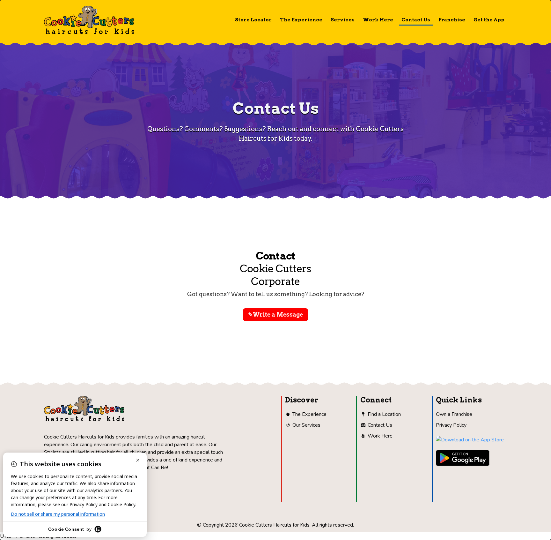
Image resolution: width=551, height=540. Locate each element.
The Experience (301, 20)
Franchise (451, 20)
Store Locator (253, 20)
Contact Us (415, 20)
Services (343, 20)
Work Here (378, 20)
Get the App (489, 20)
